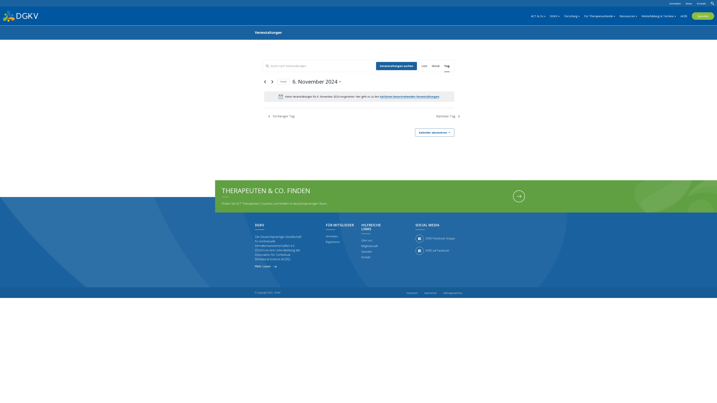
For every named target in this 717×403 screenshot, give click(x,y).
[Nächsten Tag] (272, 81)
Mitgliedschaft (369, 246)
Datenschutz (430, 293)
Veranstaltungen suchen (396, 66)
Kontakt (701, 3)
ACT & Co (537, 16)
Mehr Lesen (263, 266)
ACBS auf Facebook (437, 250)
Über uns (366, 240)
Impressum (412, 293)
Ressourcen (627, 16)
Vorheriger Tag (284, 116)
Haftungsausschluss (452, 293)
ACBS (684, 16)
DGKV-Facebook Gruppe (440, 238)
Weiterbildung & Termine (658, 16)
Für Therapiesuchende (598, 16)
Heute (283, 81)
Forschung (571, 16)
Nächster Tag (445, 116)
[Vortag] (265, 81)
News (689, 3)
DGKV (554, 16)
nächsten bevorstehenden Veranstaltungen (409, 96)
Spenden (703, 16)
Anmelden (675, 3)
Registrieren (333, 242)
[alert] (359, 96)
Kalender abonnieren (433, 132)
